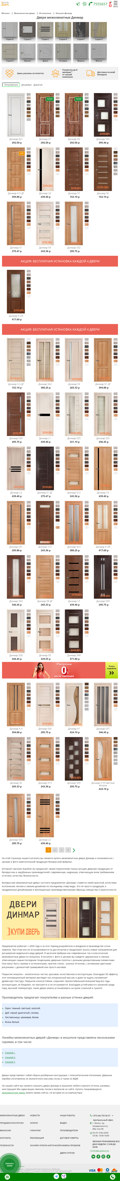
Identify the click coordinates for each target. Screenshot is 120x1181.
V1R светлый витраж (103, 784)
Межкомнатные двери (12, 1115)
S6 (103, 193)
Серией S (10, 1061)
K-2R (16, 315)
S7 (74, 193)
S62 (45, 384)
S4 (45, 247)
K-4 (16, 728)
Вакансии (5, 1130)
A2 (74, 139)
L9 (103, 492)
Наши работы (67, 1115)
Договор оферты (69, 1137)
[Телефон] (112, 1177)
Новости (35, 1115)
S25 (74, 438)
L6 (45, 839)
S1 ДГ (45, 492)
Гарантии (35, 1130)
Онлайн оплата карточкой (45, 1145)
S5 (45, 655)
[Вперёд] (74, 849)
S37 (103, 728)
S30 (16, 438)
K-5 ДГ (16, 193)
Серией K (10, 1057)
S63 (74, 546)
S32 (74, 247)
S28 (16, 655)
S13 (45, 783)
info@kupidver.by (100, 1150)
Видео (63, 1123)
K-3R (103, 546)
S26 (103, 438)
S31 (16, 546)
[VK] (92, 1157)
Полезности (7, 1145)
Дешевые (26, 84)
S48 (74, 655)
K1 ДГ (103, 384)
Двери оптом (67, 1152)
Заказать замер (9, 1164)
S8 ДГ (45, 601)
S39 (103, 601)
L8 (45, 193)
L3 (16, 492)
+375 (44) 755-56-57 (101, 1115)
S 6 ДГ (16, 384)
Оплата (34, 1123)
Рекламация (37, 1137)
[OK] (107, 1157)
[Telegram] (77, 4)
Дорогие (37, 84)
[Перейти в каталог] (7, 1177)
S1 (16, 247)
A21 (16, 139)
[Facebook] (97, 1157)
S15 (45, 546)
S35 (16, 839)
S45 (103, 139)
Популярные (11, 84)
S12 (74, 492)
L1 (45, 438)
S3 (74, 384)
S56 (45, 728)
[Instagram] (102, 1157)
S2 (16, 783)
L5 (74, 601)
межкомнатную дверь (13, 1092)
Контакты (5, 1137)
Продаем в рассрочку (12, 1123)
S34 (16, 601)
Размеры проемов (70, 1145)
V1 (74, 728)
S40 (74, 783)
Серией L (10, 1052)
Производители (69, 1130)
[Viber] (84, 4)
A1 (45, 139)
